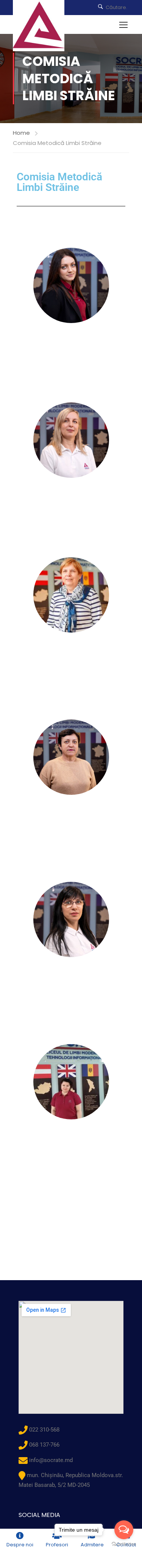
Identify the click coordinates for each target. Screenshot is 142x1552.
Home (21, 133)
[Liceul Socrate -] (38, 25)
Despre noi (19, 1544)
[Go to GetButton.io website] (124, 1544)
